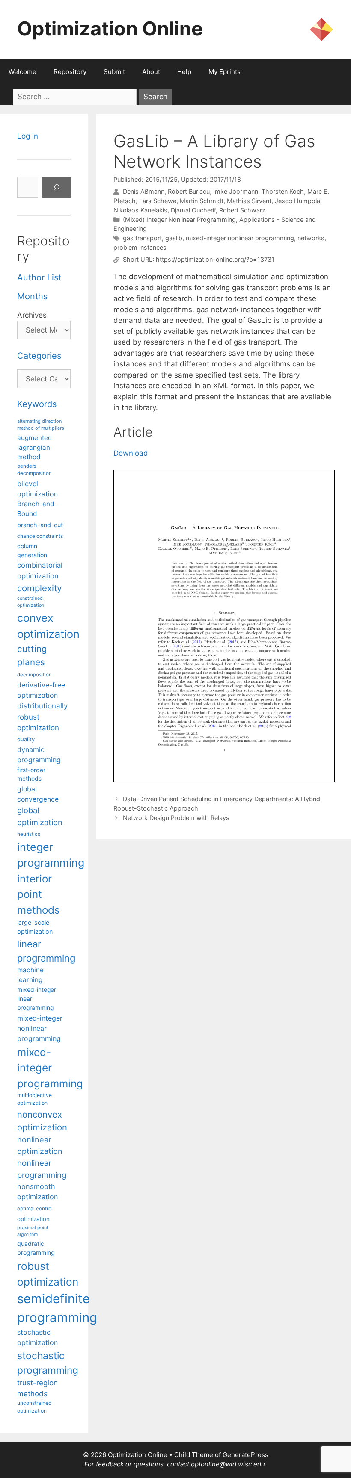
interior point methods (38, 894)
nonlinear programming (41, 1169)
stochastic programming (47, 1363)
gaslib (173, 238)
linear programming (46, 951)
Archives (32, 315)
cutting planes (32, 655)
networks (310, 238)
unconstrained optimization (34, 1407)
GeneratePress (245, 1455)
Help (184, 72)
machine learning (30, 975)
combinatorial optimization (39, 570)
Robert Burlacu (189, 191)
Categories (39, 356)
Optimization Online (110, 28)
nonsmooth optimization (37, 1191)
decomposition (34, 675)
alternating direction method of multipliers (40, 424)
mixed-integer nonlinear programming (240, 238)
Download (130, 453)
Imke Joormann (235, 191)
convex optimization (48, 625)
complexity (39, 588)
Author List (39, 277)
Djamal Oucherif (193, 210)
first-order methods (31, 774)
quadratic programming (36, 1248)
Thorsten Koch (283, 191)
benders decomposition (34, 469)
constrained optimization (30, 602)
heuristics (28, 834)
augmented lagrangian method (34, 447)
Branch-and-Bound (37, 509)
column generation (32, 550)
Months (32, 296)
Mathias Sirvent (249, 200)
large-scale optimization (35, 927)
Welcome (22, 72)
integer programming (50, 855)
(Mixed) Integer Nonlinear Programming (179, 219)
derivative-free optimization (41, 690)
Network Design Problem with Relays (176, 817)
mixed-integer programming (50, 1068)
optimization (33, 1218)
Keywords (37, 404)
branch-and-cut (40, 524)
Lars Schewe (157, 200)
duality (26, 739)
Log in (27, 136)
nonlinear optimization (39, 1145)
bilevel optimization (37, 488)
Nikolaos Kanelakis (140, 210)
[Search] (56, 187)
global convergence (38, 794)
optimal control (35, 1208)
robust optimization (47, 1274)
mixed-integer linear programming (36, 998)
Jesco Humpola (297, 200)
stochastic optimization (37, 1337)
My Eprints (224, 72)
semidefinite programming (57, 1308)
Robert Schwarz (242, 210)
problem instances (140, 247)
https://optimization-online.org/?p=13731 (215, 259)
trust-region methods (37, 1388)
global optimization (39, 816)
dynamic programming (39, 754)
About (151, 72)
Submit (114, 72)
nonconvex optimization (42, 1121)
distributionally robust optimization (42, 717)
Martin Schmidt (201, 200)
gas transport (142, 238)
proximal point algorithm (32, 1231)
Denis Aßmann (143, 191)
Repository (70, 72)
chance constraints (40, 536)
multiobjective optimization (34, 1099)
